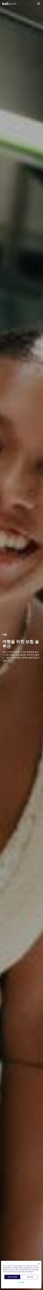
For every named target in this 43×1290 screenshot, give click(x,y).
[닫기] (39, 1264)
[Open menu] (39, 4)
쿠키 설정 (21, 1282)
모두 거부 (30, 1277)
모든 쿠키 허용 (12, 1277)
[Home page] (9, 3)
